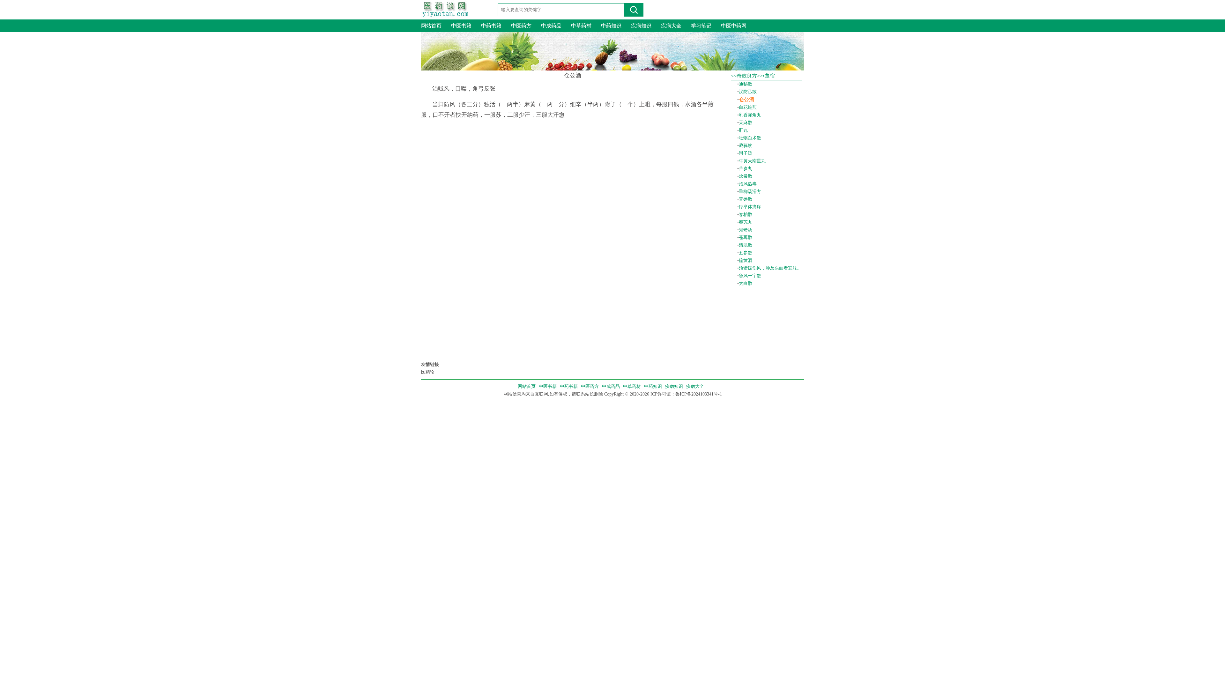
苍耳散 (745, 237)
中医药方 (521, 25)
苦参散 (745, 199)
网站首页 (431, 25)
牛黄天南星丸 (752, 161)
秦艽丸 (745, 222)
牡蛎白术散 (750, 138)
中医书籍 (461, 25)
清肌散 (745, 245)
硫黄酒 (745, 260)
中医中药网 (733, 25)
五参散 (745, 252)
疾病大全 (671, 25)
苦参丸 (745, 168)
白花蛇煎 (748, 107)
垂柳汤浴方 (750, 191)
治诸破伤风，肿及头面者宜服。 (770, 268)
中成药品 (551, 25)
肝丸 (743, 130)
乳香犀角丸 (750, 115)
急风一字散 (750, 275)
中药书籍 (491, 25)
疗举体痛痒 (750, 206)
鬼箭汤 (745, 229)
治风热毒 (748, 184)
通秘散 (745, 84)
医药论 (427, 372)
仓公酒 (746, 99)
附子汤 (745, 153)
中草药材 (581, 25)
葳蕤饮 (745, 145)
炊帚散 (745, 176)
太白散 (745, 283)
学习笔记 (701, 25)
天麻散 (745, 122)
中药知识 (611, 25)
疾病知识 (641, 25)
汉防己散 (748, 91)
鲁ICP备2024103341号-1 (698, 394)
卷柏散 (745, 214)
